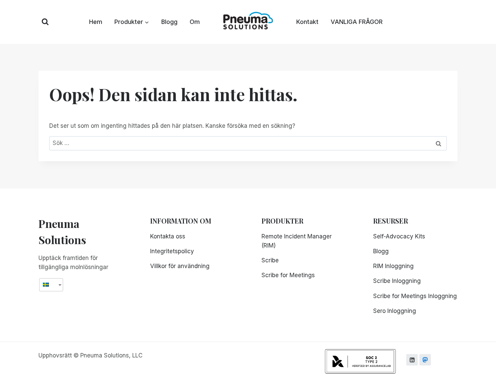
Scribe (270, 260)
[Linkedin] (412, 360)
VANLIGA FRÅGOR (357, 21)
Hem (95, 21)
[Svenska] (48, 285)
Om (195, 21)
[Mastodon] (425, 360)
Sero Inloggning (394, 311)
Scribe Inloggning (397, 281)
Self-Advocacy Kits (399, 236)
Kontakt (307, 21)
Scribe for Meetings (288, 275)
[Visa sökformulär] (45, 22)
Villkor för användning (180, 266)
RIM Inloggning (393, 266)
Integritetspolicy (172, 251)
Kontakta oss (167, 236)
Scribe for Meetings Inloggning (415, 296)
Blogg (169, 21)
